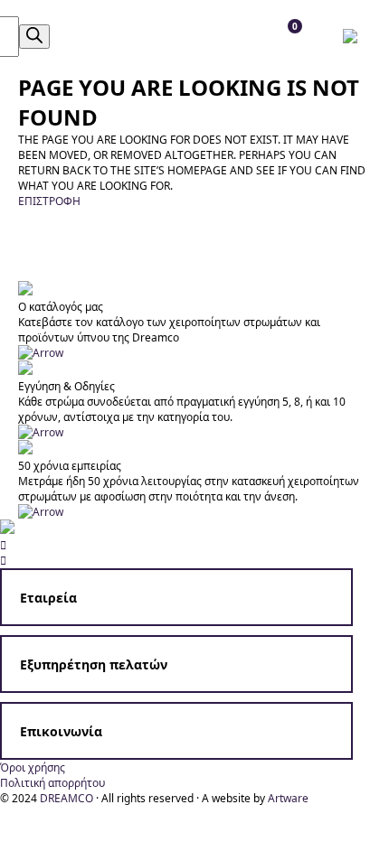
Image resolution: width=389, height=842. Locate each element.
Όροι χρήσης (32, 767)
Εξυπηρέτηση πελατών (93, 664)
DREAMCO (66, 798)
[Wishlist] (130, 36)
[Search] (34, 36)
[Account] (90, 36)
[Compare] (171, 36)
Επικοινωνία (61, 731)
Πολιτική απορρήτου (52, 783)
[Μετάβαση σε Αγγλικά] (354, 36)
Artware (288, 798)
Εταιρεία (48, 597)
